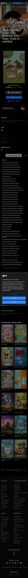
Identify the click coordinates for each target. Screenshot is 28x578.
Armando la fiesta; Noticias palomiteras (11, 171)
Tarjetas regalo (17, 541)
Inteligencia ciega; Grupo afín (8, 180)
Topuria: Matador (4, 532)
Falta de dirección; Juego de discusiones (11, 215)
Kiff (15, 389)
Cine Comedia (4, 489)
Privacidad (20, 567)
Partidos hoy (3, 539)
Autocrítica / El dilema (7, 224)
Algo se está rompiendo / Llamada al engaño (12, 262)
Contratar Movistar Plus (18, 525)
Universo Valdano (4, 525)
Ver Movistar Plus (17, 516)
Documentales (4, 505)
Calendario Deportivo (5, 537)
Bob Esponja (4, 367)
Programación (4, 541)
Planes (15, 532)
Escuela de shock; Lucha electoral (10, 196)
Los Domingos (16, 487)
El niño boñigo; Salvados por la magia (10, 185)
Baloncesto (3, 526)
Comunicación (17, 543)
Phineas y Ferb (4, 412)
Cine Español (3, 487)
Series (3, 6)
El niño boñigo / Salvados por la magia (10, 183)
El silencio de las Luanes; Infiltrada (10, 194)
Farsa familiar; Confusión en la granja (10, 246)
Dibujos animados (17, 503)
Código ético (16, 523)
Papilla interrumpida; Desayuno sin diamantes (12, 206)
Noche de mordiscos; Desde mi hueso (10, 255)
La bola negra (16, 485)
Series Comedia (4, 503)
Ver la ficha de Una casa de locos (14, 157)
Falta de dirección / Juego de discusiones (11, 217)
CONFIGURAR (14, 294)
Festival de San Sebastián (19, 501)
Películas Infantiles (4, 496)
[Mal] (8, 87)
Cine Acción (3, 490)
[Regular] (10, 87)
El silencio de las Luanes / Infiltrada (10, 192)
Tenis (2, 528)
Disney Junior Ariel (19, 367)
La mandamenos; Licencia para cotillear (11, 169)
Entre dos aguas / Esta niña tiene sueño (11, 231)
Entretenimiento (4, 507)
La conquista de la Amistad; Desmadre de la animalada (14, 239)
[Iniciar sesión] (25, 3)
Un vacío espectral (6, 176)
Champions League (5, 517)
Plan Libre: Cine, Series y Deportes (19, 527)
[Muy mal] (6, 87)
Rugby (2, 530)
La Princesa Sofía (5, 389)
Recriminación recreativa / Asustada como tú (12, 222)
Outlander (16, 494)
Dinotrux (3, 435)
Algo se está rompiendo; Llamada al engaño (12, 264)
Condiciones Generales (18, 521)
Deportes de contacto (5, 534)
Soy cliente (15, 92)
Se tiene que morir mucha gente (20, 492)
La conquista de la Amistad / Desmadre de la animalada (12, 236)
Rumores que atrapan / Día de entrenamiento (12, 210)
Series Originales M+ (5, 499)
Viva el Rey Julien (18, 412)
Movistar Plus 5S (17, 508)
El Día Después (4, 523)
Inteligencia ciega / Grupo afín (9, 178)
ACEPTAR (14, 302)
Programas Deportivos (18, 505)
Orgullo (2, 508)
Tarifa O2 (16, 539)
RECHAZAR (14, 298)
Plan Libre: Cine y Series (18, 530)
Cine (8, 6)
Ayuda (14, 554)
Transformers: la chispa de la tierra (20, 436)
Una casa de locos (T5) (13, 155)
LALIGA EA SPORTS (4, 519)
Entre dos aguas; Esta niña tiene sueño (10, 233)
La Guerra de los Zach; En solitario (9, 203)
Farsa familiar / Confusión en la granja (10, 248)
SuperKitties (4, 344)
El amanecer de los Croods (6, 460)
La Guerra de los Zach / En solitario (10, 201)
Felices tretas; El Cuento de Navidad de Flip (11, 187)
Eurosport (3, 535)
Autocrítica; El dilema (7, 226)
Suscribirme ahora (17, 3)
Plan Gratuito (16, 534)
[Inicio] (4, 3)
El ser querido (16, 483)
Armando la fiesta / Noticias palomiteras (11, 174)
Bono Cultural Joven (18, 537)
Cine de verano (4, 494)
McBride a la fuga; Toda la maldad (9, 259)
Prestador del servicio (6, 567)
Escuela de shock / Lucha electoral (10, 199)
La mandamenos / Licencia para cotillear (11, 167)
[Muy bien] (13, 87)
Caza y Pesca (16, 507)
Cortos (2, 492)
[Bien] (12, 87)
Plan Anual (16, 535)
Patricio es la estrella (19, 344)
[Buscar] (10, 3)
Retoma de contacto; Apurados (9, 243)
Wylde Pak (17, 459)
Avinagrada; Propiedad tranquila (9, 253)
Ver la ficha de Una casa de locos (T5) (10, 267)
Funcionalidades (17, 517)
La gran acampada (6, 229)
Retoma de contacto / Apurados (9, 241)
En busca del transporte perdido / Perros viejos (12, 190)
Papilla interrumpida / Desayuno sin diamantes (12, 208)
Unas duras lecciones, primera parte (10, 162)
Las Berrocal (16, 496)
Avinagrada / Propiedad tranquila (9, 250)
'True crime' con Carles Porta (19, 499)
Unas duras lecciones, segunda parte (10, 164)
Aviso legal (14, 567)
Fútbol (13, 6)
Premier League (4, 521)
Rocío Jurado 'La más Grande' (20, 498)
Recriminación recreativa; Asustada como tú (12, 219)
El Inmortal (16, 490)
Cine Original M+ (4, 485)
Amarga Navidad (17, 489)
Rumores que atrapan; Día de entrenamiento (12, 213)
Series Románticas (4, 501)
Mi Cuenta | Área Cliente (18, 519)
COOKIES (24, 567)
